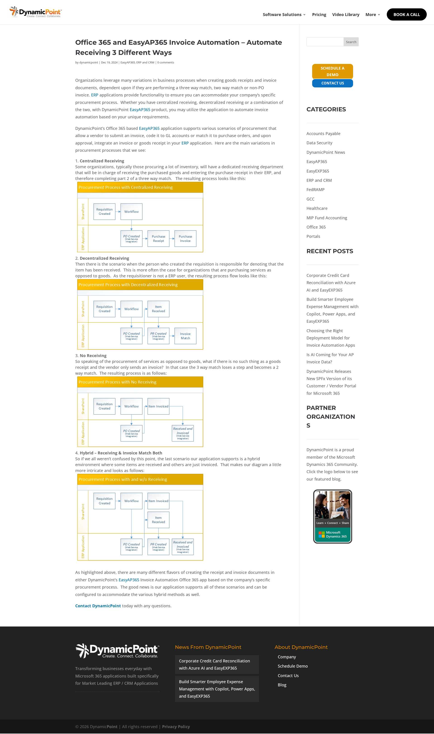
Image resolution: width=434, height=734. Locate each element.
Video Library (345, 15)
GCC (310, 199)
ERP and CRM (145, 62)
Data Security (319, 142)
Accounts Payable (323, 133)
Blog (282, 684)
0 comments (165, 62)
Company (287, 656)
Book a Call (407, 14)
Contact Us (288, 675)
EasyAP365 (127, 62)
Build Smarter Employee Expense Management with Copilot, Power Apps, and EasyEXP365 (217, 689)
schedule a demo (332, 71)
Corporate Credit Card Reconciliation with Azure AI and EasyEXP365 (331, 283)
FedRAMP (316, 189)
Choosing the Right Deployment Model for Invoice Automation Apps (331, 338)
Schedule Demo (293, 666)
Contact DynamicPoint (98, 605)
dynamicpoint (88, 62)
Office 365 (316, 227)
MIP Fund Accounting (327, 217)
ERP (94, 95)
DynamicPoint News (326, 152)
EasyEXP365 (318, 171)
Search (351, 42)
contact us (332, 83)
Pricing (319, 15)
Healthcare (317, 208)
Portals (313, 236)
